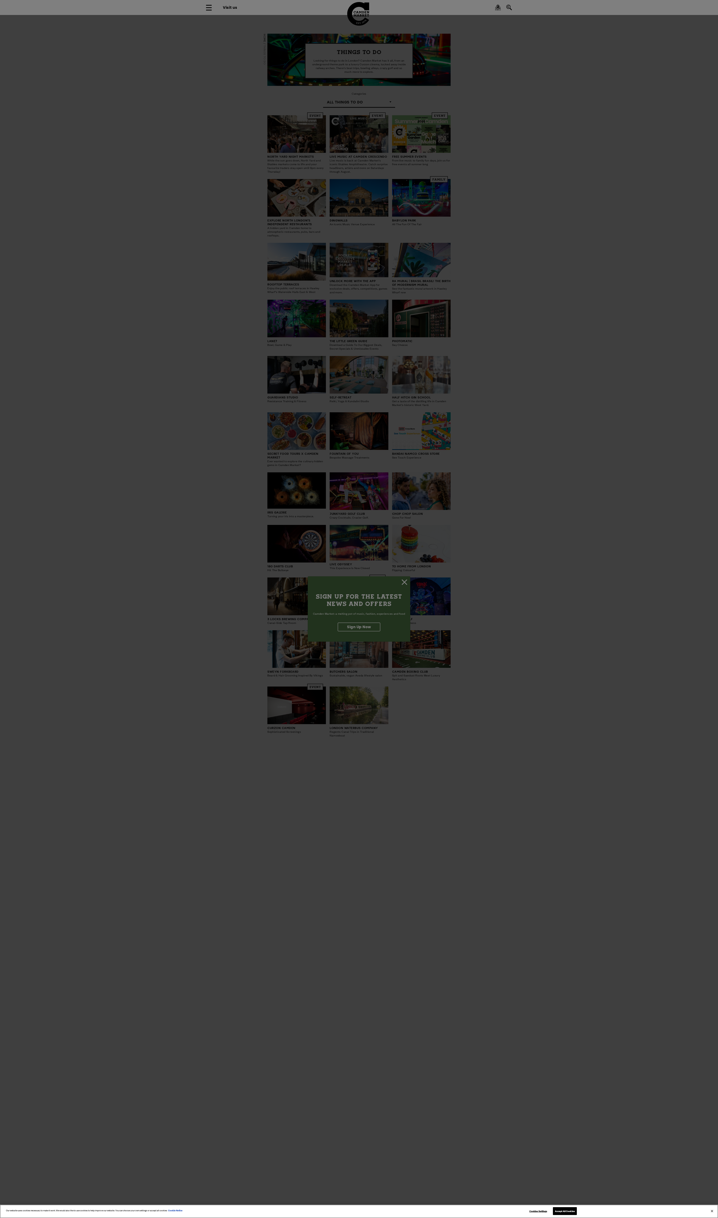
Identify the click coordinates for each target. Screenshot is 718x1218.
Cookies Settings (538, 1211)
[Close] (712, 1211)
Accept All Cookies (565, 1211)
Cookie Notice (175, 1210)
